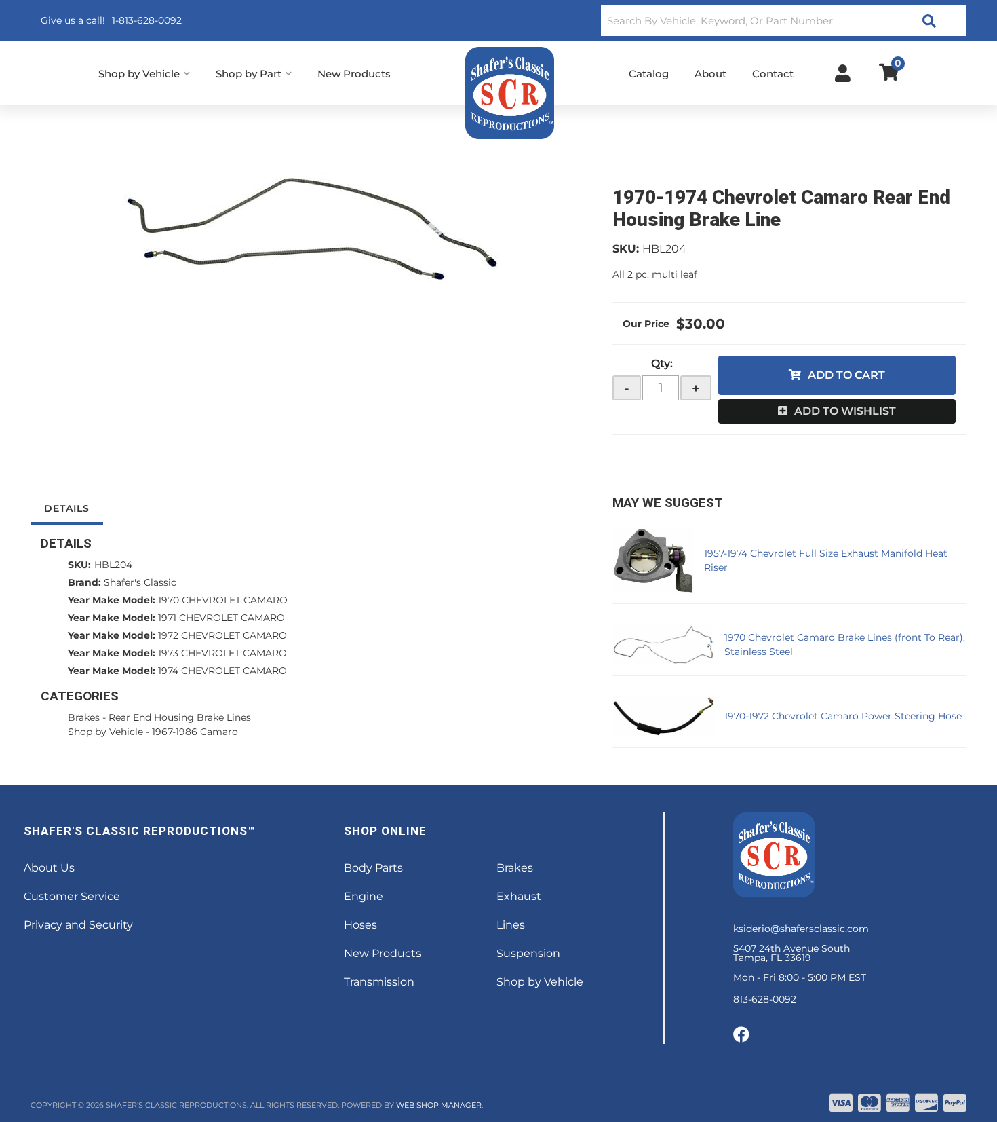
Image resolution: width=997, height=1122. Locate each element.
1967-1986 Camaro (195, 732)
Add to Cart (846, 375)
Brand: (84, 582)
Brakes (84, 717)
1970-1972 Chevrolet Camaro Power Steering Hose (843, 716)
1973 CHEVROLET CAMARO (222, 653)
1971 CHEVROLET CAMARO (221, 618)
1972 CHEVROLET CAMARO (222, 635)
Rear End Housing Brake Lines (180, 717)
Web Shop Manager (439, 1105)
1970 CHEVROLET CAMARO (223, 600)
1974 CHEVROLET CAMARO (222, 671)
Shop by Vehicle (105, 732)
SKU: (625, 248)
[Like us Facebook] (741, 1035)
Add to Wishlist (845, 411)
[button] (783, 20)
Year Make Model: (111, 600)
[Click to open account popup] (842, 73)
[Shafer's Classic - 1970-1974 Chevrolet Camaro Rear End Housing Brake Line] (311, 228)
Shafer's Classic (140, 582)
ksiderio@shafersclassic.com (801, 928)
